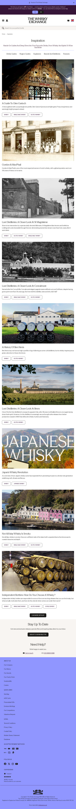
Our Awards (7, 673)
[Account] (7, 20)
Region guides (25, 54)
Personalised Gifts (9, 702)
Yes (35, 12)
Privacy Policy (8, 727)
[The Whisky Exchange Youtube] (16, 764)
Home (3, 34)
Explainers (37, 54)
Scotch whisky (35, 114)
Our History (7, 669)
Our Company (8, 665)
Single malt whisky (20, 114)
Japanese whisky (19, 483)
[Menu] (3, 20)
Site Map (6, 694)
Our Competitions (9, 710)
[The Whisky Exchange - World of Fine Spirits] (38, 20)
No (41, 12)
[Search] (3, 28)
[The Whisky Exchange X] (9, 764)
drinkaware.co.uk (42, 805)
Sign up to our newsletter (38, 634)
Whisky (6, 114)
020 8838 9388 (49, 653)
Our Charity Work (9, 677)
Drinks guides (11, 54)
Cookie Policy (8, 731)
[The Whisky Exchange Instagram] (13, 764)
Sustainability (8, 681)
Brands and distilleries (52, 54)
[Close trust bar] (74, 2)
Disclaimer (7, 739)
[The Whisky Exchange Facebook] (5, 764)
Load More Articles (38, 615)
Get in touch (29, 653)
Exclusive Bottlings (9, 706)
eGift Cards (7, 698)
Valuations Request (9, 714)
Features (66, 54)
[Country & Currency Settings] (72, 20)
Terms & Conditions (9, 723)
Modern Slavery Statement (12, 735)
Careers (6, 685)
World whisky (49, 606)
